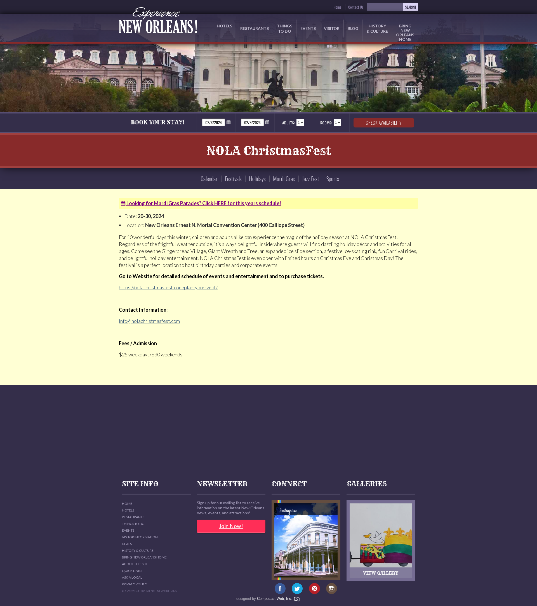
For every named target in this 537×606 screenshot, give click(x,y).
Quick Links (132, 571)
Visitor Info (332, 31)
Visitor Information (140, 537)
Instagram (331, 588)
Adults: (288, 123)
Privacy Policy (134, 584)
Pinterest (314, 588)
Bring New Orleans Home (144, 557)
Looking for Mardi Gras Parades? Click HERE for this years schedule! (203, 203)
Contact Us (356, 7)
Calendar (209, 179)
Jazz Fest (310, 179)
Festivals (233, 179)
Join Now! (231, 526)
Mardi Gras (284, 179)
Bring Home (405, 30)
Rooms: (326, 123)
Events (308, 28)
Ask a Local (132, 577)
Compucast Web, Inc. (274, 598)
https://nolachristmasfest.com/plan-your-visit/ (168, 287)
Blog (353, 28)
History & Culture (377, 28)
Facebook (280, 588)
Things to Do (284, 28)
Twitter (297, 588)
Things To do (133, 524)
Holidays (257, 179)
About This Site (135, 564)
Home (337, 7)
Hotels (224, 25)
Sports (332, 179)
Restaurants (254, 28)
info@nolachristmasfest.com (149, 321)
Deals (127, 544)
